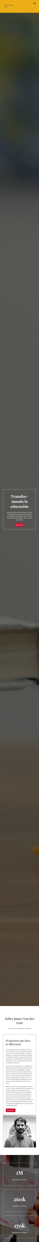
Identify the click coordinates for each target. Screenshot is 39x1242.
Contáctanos (11, 1110)
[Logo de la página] (10, 10)
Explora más (19, 525)
